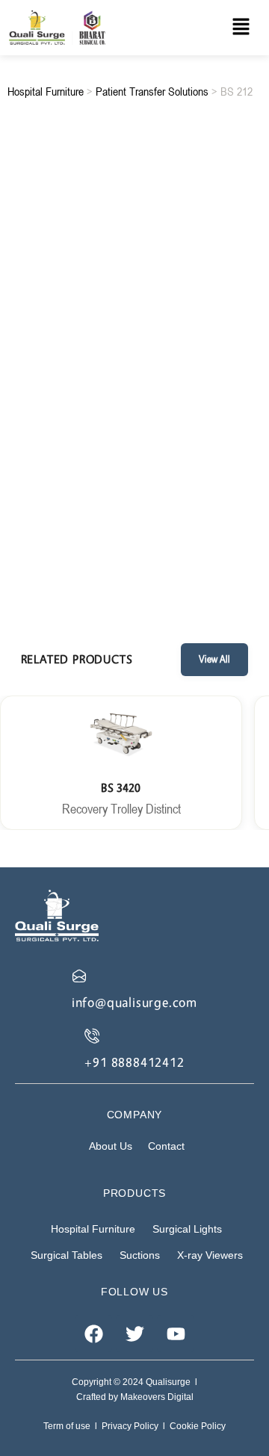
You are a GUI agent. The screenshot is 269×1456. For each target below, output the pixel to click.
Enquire (134, 414)
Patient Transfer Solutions (152, 91)
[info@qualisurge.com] (79, 975)
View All (214, 658)
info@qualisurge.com (134, 1002)
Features (133, 504)
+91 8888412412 (134, 1062)
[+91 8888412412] (91, 1035)
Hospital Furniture (45, 91)
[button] (241, 27)
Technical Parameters (133, 471)
